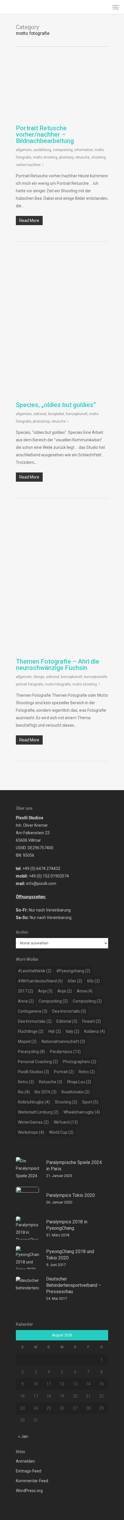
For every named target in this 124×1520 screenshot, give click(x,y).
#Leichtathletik (34, 971)
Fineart (91, 1021)
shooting (98, 157)
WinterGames (33, 1122)
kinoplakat (56, 414)
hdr (54, 1031)
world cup (61, 1132)
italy (72, 1031)
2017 (25, 991)
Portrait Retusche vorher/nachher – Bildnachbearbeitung (45, 134)
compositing (63, 150)
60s (93, 981)
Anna (85, 991)
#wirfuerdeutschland (40, 981)
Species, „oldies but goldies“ (56, 404)
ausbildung (42, 150)
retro (87, 1071)
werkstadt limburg (38, 1112)
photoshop (41, 421)
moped (27, 1041)
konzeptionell (76, 414)
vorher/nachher (28, 165)
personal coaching (38, 1061)
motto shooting (45, 157)
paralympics (65, 1051)
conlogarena (32, 1011)
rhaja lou (79, 1082)
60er (75, 981)
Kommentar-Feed (32, 1480)
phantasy (66, 157)
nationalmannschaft (63, 1041)
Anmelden (25, 1461)
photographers (79, 1061)
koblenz (94, 1031)
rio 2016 (46, 1092)
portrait (64, 1071)
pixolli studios (33, 1071)
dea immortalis (69, 1011)
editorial (39, 414)
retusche (82, 157)
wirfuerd (66, 1122)
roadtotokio (75, 1092)
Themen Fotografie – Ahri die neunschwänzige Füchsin (57, 664)
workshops (31, 1132)
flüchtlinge (31, 1031)
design (38, 677)
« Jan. (23, 1436)
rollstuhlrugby (34, 1102)
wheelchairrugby (81, 1112)
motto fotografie (58, 684)
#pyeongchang (73, 971)
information (83, 150)
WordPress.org (29, 1490)
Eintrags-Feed (28, 1471)
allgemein (24, 150)
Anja (45, 991)
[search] (104, 6)
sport (90, 1102)
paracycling (31, 1051)
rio (24, 1092)
